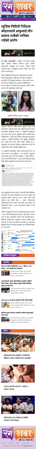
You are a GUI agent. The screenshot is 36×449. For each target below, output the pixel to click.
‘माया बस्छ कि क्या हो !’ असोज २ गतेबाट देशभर (16, 388)
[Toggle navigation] (33, 19)
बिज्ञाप (17, 443)
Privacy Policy (26, 443)
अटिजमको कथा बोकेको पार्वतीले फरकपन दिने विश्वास (16, 419)
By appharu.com (27, 446)
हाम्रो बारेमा (11, 443)
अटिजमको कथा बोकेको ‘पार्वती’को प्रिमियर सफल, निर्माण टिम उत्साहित (17, 357)
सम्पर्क (4, 443)
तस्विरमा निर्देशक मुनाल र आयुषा (18, 115)
